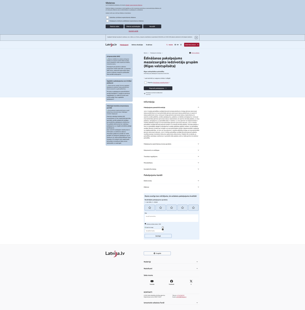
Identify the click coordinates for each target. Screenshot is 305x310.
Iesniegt (158, 236)
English (158, 253)
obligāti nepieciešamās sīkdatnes (134, 5)
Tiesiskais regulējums (150, 156)
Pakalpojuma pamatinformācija (154, 107)
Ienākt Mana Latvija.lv (190, 44)
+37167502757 (180, 295)
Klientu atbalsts (195, 53)
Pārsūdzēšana (148, 163)
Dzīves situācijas (137, 44)
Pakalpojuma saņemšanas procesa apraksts (157, 144)
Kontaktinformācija (150, 169)
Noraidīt (152, 26)
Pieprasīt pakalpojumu (156, 88)
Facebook (171, 284)
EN (178, 44)
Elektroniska (148, 181)
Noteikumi (148, 268)
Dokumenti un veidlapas (151, 150)
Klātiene (146, 187)
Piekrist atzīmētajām (133, 26)
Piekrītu (159, 82)
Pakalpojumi (124, 44)
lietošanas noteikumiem (161, 82)
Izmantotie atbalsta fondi (154, 303)
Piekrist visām (114, 26)
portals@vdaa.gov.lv (181, 297)
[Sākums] (119, 254)
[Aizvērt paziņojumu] (196, 37)
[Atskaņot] (163, 229)
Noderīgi (147, 262)
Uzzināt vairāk (133, 31)
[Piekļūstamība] (181, 45)
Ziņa (146, 213)
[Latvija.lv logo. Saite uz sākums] (111, 45)
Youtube (152, 284)
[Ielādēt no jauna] (163, 228)
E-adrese (149, 44)
